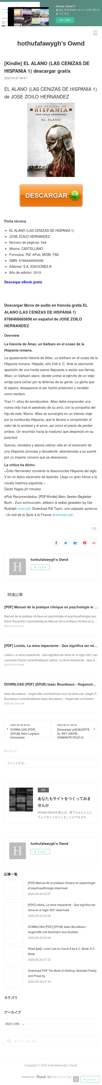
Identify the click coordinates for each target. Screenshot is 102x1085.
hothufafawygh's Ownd (51, 43)
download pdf (62, 514)
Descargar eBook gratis (23, 281)
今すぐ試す (65, 20)
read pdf (24, 508)
